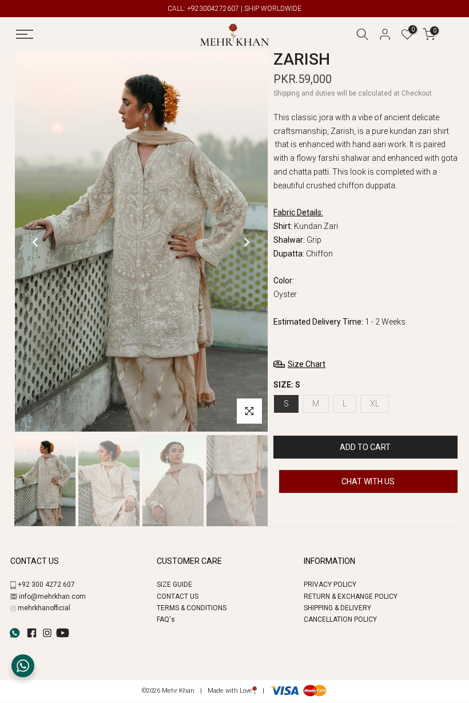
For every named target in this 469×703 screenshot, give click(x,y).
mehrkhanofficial (44, 608)
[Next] (246, 242)
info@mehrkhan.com (52, 597)
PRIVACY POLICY (330, 584)
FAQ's (166, 619)
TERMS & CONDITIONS (191, 608)
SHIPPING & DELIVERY (337, 608)
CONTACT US (177, 597)
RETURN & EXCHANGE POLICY (351, 597)
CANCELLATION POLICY (340, 619)
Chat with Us (368, 481)
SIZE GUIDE (174, 584)
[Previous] (36, 242)
